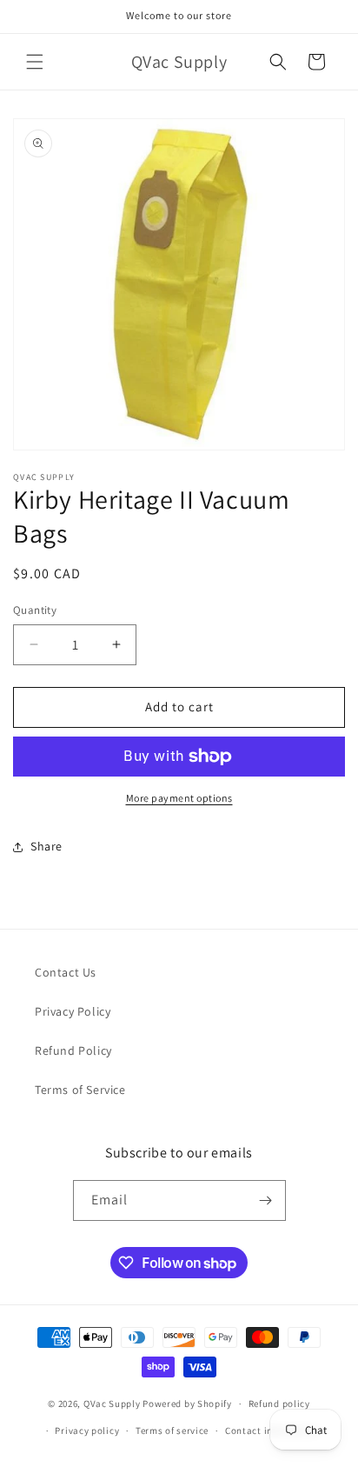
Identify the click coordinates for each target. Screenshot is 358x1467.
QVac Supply (112, 1403)
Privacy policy (87, 1430)
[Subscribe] (266, 1200)
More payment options (179, 797)
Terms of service (172, 1430)
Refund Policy (73, 1050)
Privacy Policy (72, 1011)
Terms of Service (80, 1089)
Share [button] (46, 846)
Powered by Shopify (187, 1403)
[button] (35, 62)
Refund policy (279, 1403)
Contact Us (65, 972)
